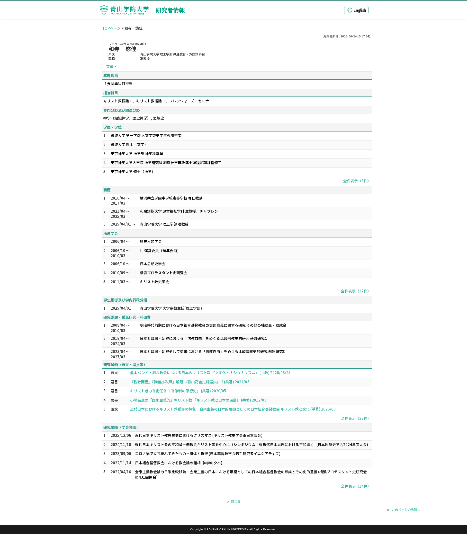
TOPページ (111, 28)
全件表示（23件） (356, 418)
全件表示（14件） (356, 486)
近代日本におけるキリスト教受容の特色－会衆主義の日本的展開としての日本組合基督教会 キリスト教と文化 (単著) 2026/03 (233, 408)
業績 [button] (109, 66)
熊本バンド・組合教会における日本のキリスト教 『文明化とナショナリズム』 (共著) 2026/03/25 (210, 372)
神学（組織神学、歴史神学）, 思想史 (133, 118)
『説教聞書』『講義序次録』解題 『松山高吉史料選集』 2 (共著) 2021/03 (189, 381)
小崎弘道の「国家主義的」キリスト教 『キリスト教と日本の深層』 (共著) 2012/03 (198, 400)
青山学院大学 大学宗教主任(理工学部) (171, 308)
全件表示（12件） (356, 290)
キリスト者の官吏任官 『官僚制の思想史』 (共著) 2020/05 (178, 390)
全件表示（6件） (357, 180)
